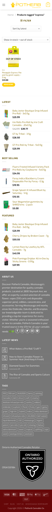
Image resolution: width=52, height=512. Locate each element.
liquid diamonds (9, 420)
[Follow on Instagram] (22, 331)
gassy (45, 407)
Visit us (20, 504)
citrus (20, 398)
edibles (37, 402)
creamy (35, 398)
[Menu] (3, 4)
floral (25, 407)
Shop (6, 504)
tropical (29, 429)
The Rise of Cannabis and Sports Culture (29, 374)
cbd (14, 398)
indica (29, 411)
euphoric (16, 407)
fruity (32, 407)
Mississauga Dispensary (37, 504)
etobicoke (7, 407)
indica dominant (41, 411)
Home (11, 14)
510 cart (11, 393)
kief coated (42, 416)
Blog (12, 504)
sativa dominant (9, 429)
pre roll (23, 425)
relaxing (32, 425)
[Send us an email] (32, 331)
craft (27, 398)
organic (40, 420)
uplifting (38, 429)
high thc (13, 411)
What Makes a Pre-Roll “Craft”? (25, 348)
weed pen (29, 434)
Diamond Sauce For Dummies (24, 365)
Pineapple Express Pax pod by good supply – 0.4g (11, 75)
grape (5, 411)
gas (38, 407)
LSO (19, 420)
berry (30, 393)
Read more (8, 85)
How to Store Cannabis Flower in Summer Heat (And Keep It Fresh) (26, 358)
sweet (21, 429)
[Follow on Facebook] (17, 331)
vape (46, 429)
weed (5, 434)
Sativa (40, 425)
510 (4, 393)
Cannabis (6, 398)
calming (38, 393)
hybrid (22, 411)
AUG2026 (22, 393)
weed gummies (16, 434)
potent (5, 425)
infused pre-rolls (18, 416)
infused (6, 416)
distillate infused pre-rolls (13, 402)
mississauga (29, 420)
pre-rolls (14, 425)
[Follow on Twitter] (27, 331)
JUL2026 (31, 416)
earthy (29, 402)
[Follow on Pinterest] (37, 331)
